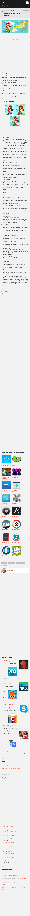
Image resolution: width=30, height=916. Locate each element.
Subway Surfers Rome (8, 853)
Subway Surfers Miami (8, 857)
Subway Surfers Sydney (9, 835)
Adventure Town (7, 730)
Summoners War (6, 782)
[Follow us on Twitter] (7, 6)
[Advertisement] (15, 55)
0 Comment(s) (4, 11)
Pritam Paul (12, 10)
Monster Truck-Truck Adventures (24, 10)
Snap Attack (6, 682)
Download (5, 289)
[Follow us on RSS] (4, 6)
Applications (11, 562)
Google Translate (7, 750)
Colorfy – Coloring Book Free (10, 725)
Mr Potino (5, 660)
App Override (6, 861)
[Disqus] (15, 595)
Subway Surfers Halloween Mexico (11, 768)
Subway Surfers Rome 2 (9, 842)
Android (4, 562)
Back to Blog (26, 10)
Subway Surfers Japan (8, 850)
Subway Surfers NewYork (9, 839)
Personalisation (21, 562)
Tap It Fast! (4, 777)
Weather (4, 565)
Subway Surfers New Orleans (10, 826)
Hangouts (16, 872)
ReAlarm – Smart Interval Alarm (10, 764)
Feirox (4, 2)
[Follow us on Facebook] (2, 6)
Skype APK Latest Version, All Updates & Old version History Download (9, 706)
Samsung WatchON (8, 846)
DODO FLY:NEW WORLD (28, 10)
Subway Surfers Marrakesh (9, 773)
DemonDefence (13, 875)
